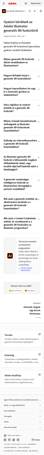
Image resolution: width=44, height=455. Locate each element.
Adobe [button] (6, 422)
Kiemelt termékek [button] (10, 427)
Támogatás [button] (8, 416)
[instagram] (9, 440)
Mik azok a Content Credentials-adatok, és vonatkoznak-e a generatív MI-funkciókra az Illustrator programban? (20, 223)
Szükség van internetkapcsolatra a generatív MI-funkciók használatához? (20, 143)
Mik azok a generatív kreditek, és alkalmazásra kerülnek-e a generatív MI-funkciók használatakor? (21, 203)
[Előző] (12, 312)
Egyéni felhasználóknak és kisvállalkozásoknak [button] (21, 400)
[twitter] (13, 440)
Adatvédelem (32, 444)
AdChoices (35, 451)
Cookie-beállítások (23, 447)
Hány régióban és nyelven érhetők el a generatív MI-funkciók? (17, 108)
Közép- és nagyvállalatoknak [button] (14, 405)
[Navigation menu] (3, 3)
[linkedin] (18, 440)
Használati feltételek (10, 447)
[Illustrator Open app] (41, 11)
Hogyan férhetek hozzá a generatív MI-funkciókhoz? (17, 77)
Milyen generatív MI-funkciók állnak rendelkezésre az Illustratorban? (19, 62)
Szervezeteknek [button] (9, 411)
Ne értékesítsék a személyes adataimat (16, 451)
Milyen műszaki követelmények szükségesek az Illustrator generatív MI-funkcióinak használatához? (20, 126)
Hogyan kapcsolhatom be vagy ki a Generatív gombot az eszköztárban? (20, 91)
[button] (26, 3)
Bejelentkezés (36, 3)
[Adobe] (12, 3)
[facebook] (5, 440)
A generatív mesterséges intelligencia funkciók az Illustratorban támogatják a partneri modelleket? (18, 184)
